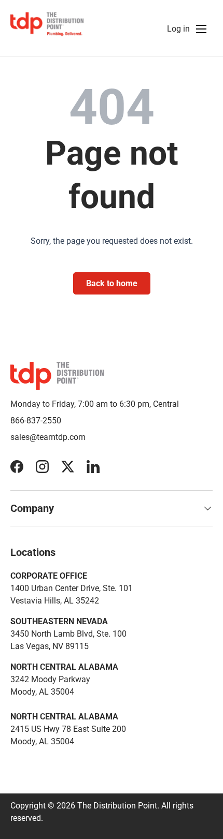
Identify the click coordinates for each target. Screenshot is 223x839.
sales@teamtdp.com (48, 437)
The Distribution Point (117, 806)
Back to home (111, 283)
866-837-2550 (35, 420)
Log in (178, 29)
